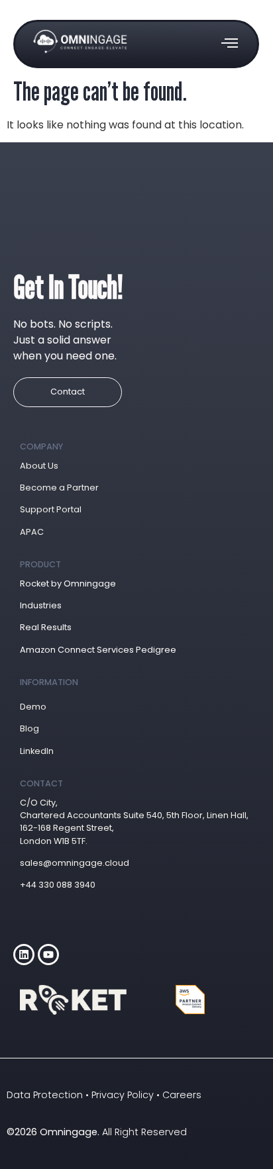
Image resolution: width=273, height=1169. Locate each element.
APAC (32, 532)
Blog (29, 728)
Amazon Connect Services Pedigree (98, 649)
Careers (181, 1094)
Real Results (46, 627)
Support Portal (51, 509)
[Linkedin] (23, 954)
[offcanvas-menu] (230, 44)
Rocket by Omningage (68, 583)
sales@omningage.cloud (74, 862)
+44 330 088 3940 (57, 884)
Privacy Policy (122, 1094)
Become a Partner (59, 487)
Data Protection (45, 1094)
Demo (33, 706)
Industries (41, 605)
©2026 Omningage (52, 1132)
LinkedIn (37, 751)
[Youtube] (48, 954)
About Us (39, 465)
